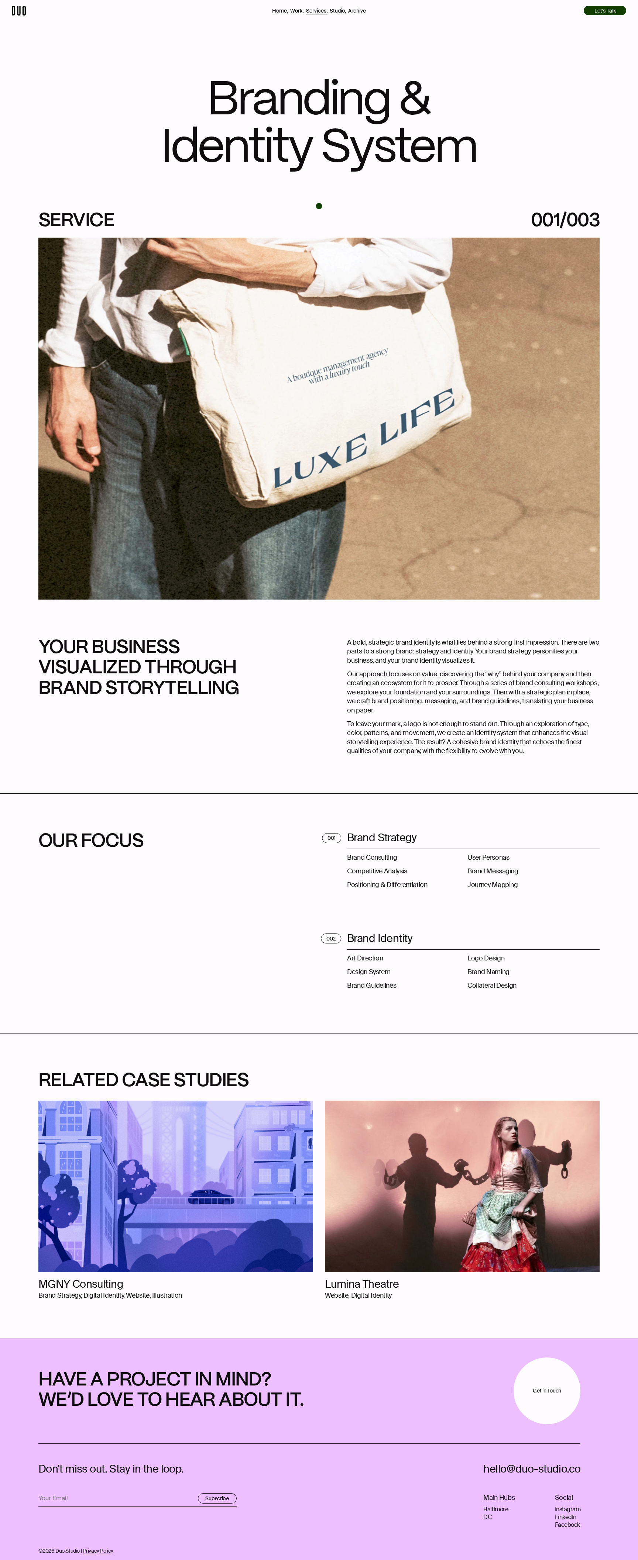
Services (317, 10)
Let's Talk (605, 10)
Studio (338, 10)
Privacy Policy (98, 1550)
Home (280, 10)
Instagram (568, 1509)
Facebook (567, 1525)
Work (297, 10)
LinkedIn (565, 1517)
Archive (357, 10)
